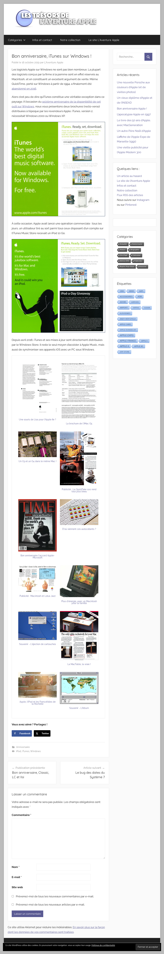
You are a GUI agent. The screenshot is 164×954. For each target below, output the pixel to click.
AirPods (135, 302)
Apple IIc (138, 346)
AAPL (141, 291)
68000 (131, 291)
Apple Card (125, 324)
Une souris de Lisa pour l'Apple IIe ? (37, 419)
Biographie (135, 250)
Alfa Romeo (125, 313)
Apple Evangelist (128, 330)
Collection (136, 255)
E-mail (17, 877)
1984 (122, 291)
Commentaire (21, 815)
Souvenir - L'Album (79, 708)
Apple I (144, 341)
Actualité (123, 244)
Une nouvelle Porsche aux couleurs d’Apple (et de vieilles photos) (133, 87)
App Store (124, 352)
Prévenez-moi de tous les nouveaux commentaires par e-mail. (55, 896)
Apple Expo (126, 335)
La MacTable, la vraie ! (79, 664)
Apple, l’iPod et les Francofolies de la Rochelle (38, 702)
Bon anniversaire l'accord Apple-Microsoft (37, 556)
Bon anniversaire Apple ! (132, 108)
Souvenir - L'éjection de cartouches (37, 644)
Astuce (122, 250)
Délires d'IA (124, 261)
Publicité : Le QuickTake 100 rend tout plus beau (79, 490)
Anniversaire (23, 747)
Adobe (123, 302)
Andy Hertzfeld (128, 319)
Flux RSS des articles (130, 195)
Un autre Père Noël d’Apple (134, 130)
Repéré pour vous (127, 266)
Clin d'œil (123, 255)
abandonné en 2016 (24, 88)
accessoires (126, 297)
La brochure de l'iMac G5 (79, 423)
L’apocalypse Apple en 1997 (134, 114)
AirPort (124, 308)
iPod (18, 751)
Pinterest (131, 204)
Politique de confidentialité (103, 945)
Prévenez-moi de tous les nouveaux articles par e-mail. (50, 904)
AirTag (136, 308)
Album (147, 308)
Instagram (143, 199)
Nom (16, 867)
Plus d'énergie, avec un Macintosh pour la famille (79, 602)
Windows (35, 751)
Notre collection (70, 40)
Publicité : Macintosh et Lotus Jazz (38, 596)
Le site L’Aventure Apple (104, 40)
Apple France (128, 341)
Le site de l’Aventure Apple (133, 180)
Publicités (138, 261)
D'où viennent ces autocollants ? (79, 529)
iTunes (25, 751)
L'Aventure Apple (53, 62)
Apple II (124, 346)
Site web (17, 887)
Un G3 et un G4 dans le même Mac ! (38, 461)
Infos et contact (42, 40)
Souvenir (142, 266)
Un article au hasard (129, 176)
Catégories (15, 40)
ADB (140, 297)
